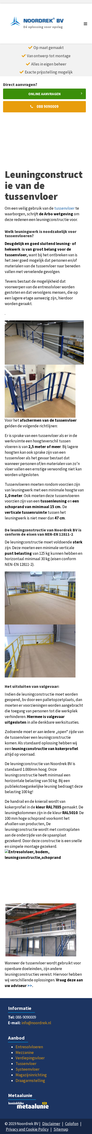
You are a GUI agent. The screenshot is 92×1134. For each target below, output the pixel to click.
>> (29, 985)
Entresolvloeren (29, 1046)
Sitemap (61, 1129)
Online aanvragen (44, 94)
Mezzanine (25, 1052)
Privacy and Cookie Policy (27, 1129)
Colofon (71, 1123)
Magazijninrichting (31, 1074)
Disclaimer (51, 1123)
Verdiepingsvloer (30, 1058)
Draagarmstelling (30, 1080)
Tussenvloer (26, 1063)
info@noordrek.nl (36, 1022)
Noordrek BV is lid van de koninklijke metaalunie (46, 1106)
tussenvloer (64, 208)
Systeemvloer (27, 1069)
